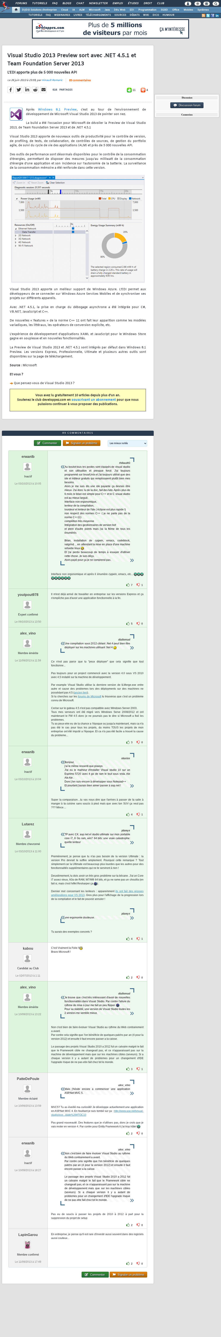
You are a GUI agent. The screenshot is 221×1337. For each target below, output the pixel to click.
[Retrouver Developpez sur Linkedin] (217, 15)
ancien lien (80, 692)
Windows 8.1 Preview (57, 110)
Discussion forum (188, 105)
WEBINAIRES (62, 15)
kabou (28, 948)
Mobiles (188, 9)
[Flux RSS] (203, 15)
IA (73, 9)
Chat (80, 3)
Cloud (64, 9)
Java (107, 9)
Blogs (66, 3)
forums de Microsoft (89, 696)
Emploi (117, 3)
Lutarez (28, 824)
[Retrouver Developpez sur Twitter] (208, 15)
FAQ (55, 3)
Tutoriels (39, 3)
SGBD (164, 9)
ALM (82, 9)
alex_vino (28, 633)
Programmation (147, 9)
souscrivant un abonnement (94, 400)
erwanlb (28, 456)
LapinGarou (28, 1235)
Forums (21, 3)
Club (160, 3)
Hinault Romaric (52, 80)
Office (175, 9)
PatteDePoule (28, 1079)
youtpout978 (28, 595)
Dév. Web (119, 9)
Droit (147, 3)
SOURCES (120, 15)
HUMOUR (168, 15)
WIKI (146, 15)
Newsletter (98, 3)
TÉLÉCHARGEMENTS (98, 15)
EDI (132, 9)
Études (133, 3)
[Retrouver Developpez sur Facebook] (212, 15)
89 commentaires (80, 80)
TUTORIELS (35, 15)
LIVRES (78, 15)
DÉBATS (135, 15)
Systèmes (203, 9)
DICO (156, 15)
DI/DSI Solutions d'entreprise (39, 9)
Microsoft (94, 9)
